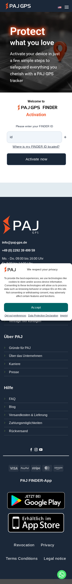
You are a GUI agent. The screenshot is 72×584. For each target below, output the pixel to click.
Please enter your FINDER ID (34, 126)
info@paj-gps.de (14, 242)
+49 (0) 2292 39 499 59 (18, 250)
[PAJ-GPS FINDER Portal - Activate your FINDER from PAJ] (18, 6)
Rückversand (18, 431)
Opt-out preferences (15, 315)
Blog (12, 407)
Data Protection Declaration (43, 315)
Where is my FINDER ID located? (36, 146)
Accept (36, 307)
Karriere (14, 364)
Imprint (64, 315)
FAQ (12, 399)
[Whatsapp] (61, 574)
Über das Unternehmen (25, 356)
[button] (66, 7)
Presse (14, 372)
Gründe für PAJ (20, 348)
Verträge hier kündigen (25, 321)
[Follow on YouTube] (40, 450)
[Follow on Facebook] (31, 450)
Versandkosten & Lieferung (28, 415)
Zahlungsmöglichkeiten (25, 423)
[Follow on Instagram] (36, 450)
